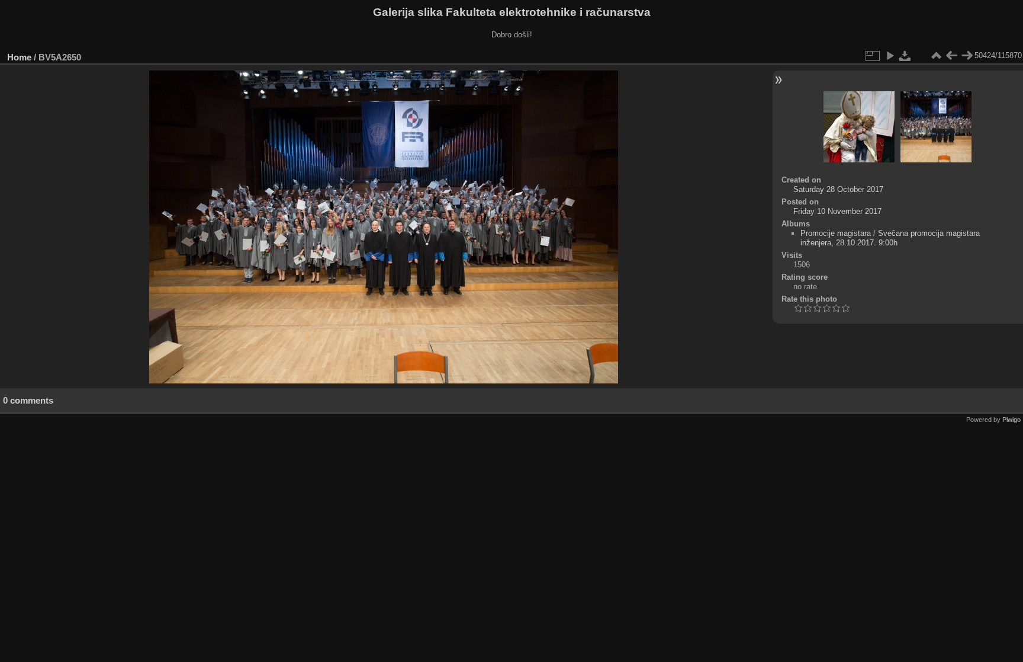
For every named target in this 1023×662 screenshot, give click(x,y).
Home (19, 57)
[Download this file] (905, 55)
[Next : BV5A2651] (966, 55)
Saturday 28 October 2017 (838, 189)
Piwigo (1011, 419)
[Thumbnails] (936, 55)
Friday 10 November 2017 (837, 211)
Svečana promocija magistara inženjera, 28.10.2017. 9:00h (890, 238)
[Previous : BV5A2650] (951, 55)
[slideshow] (889, 55)
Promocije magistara (835, 233)
